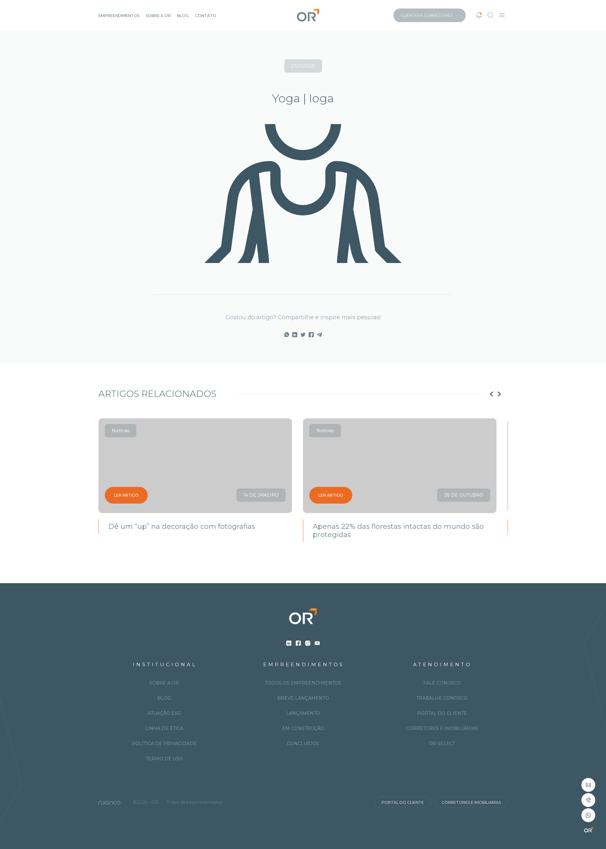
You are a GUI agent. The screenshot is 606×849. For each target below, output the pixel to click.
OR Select (442, 743)
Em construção (303, 728)
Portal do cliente (442, 713)
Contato (205, 15)
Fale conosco (442, 683)
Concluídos (303, 743)
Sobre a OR (158, 15)
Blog (183, 15)
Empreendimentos (119, 15)
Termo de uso (164, 759)
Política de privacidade (164, 743)
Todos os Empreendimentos (303, 683)
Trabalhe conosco (441, 698)
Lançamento (303, 713)
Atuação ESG (164, 713)
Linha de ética (164, 728)
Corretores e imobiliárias (442, 728)
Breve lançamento (303, 698)
